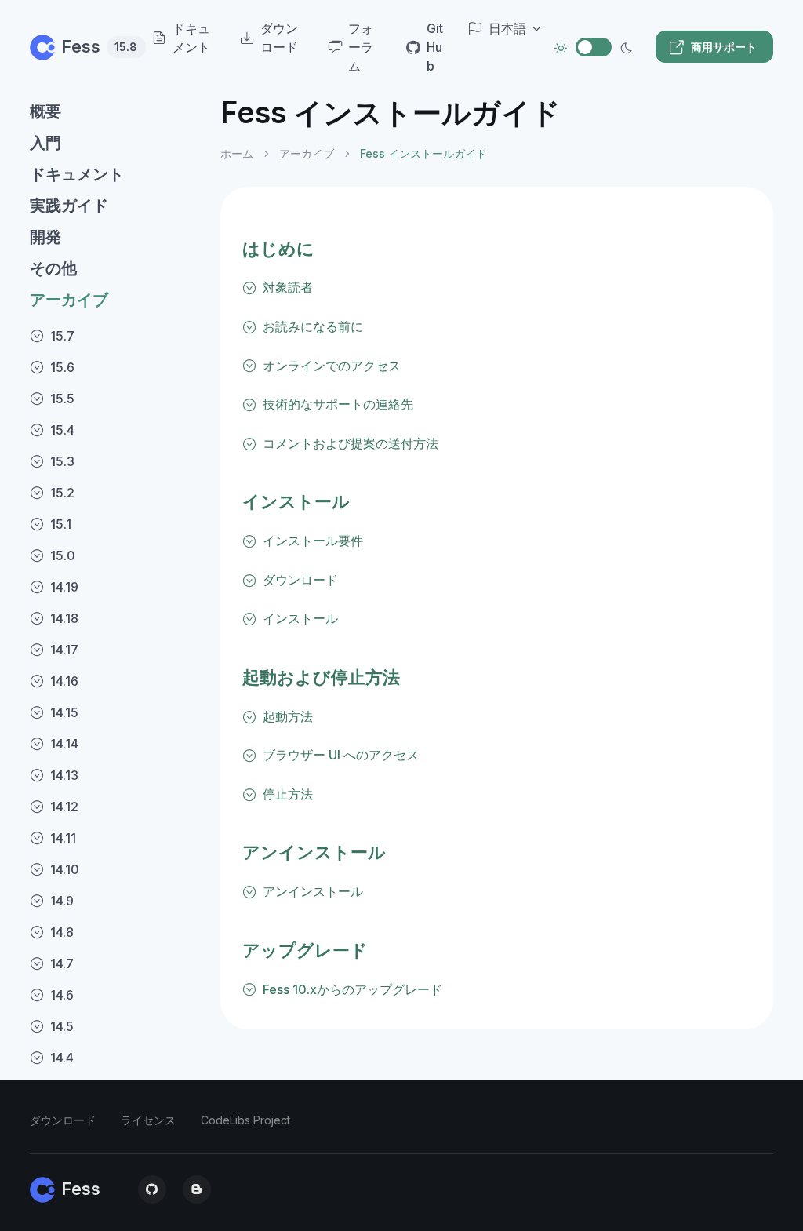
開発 (45, 237)
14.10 (64, 869)
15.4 (62, 430)
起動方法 (288, 716)
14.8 (62, 932)
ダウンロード (300, 580)
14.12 (64, 806)
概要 (45, 111)
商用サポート (724, 46)
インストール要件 (313, 540)
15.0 (62, 555)
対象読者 (288, 287)
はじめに (278, 249)
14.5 (62, 1026)
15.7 (62, 336)
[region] (116, 650)
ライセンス (148, 1120)
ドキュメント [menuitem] (191, 37)
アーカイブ (69, 299)
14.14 (64, 744)
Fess (91, 46)
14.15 (64, 712)
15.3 (62, 461)
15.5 (62, 398)
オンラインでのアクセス (332, 365)
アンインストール (314, 852)
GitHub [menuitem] (435, 47)
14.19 (64, 587)
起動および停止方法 (321, 677)
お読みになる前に (313, 326)
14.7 (62, 963)
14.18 (64, 618)
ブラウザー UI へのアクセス (341, 755)
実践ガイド (69, 205)
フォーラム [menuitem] (360, 47)
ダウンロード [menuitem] (279, 37)
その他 (53, 268)
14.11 (63, 838)
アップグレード (305, 950)
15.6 (62, 367)
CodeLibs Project (245, 1120)
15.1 (60, 524)
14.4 (62, 1057)
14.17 (64, 649)
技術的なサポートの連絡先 (338, 404)
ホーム (236, 153)
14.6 (62, 995)
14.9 (62, 901)
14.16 (64, 681)
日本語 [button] (507, 28)
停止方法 (288, 794)
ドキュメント (77, 174)
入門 (45, 142)
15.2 (62, 493)
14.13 (64, 775)
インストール (296, 501)
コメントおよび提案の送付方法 (350, 443)
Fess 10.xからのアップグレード (352, 989)
